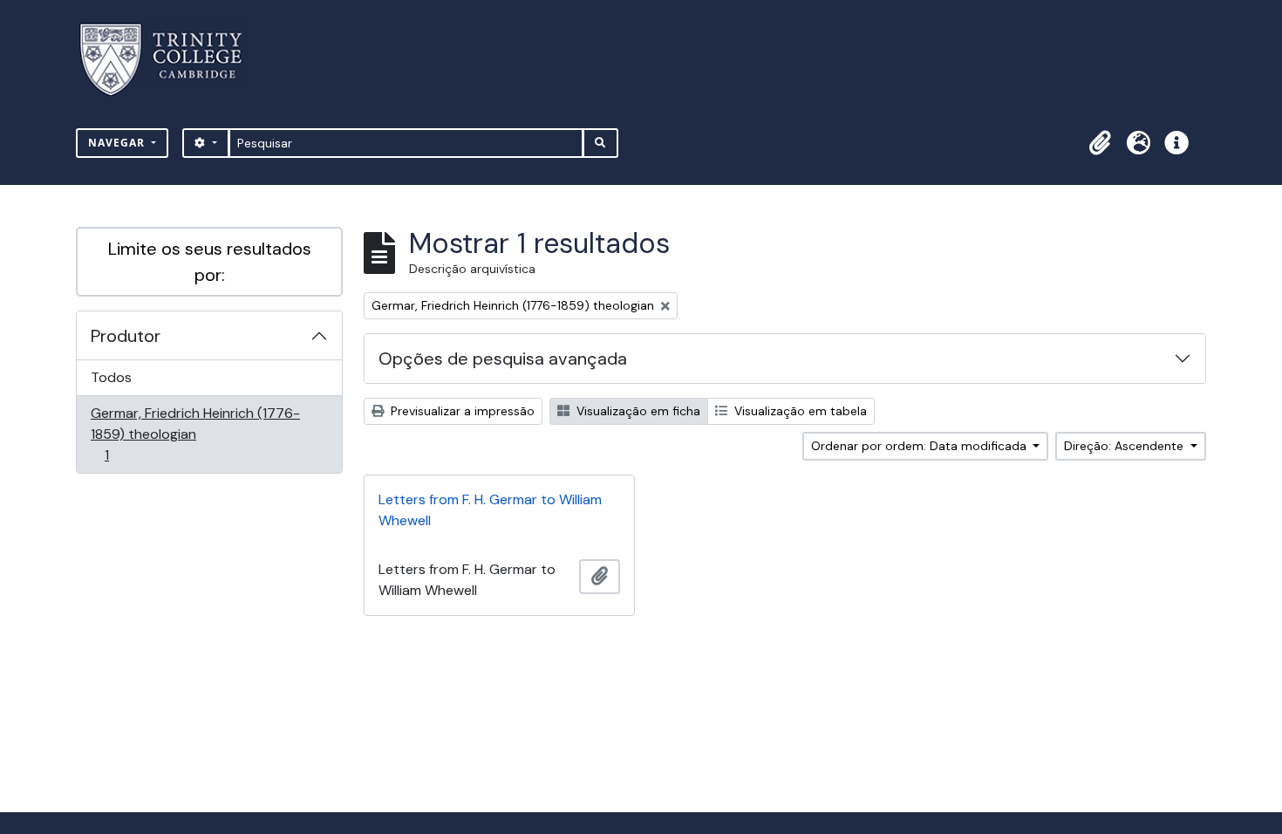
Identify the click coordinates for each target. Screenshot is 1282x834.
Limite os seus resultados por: (209, 261)
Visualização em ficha (636, 411)
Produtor (125, 336)
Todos (111, 377)
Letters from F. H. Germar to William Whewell (490, 510)
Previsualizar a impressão (461, 411)
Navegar (118, 142)
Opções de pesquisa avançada (502, 358)
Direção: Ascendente (1125, 446)
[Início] (171, 60)
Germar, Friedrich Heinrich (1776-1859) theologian (195, 433)
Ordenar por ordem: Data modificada (920, 446)
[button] (1100, 143)
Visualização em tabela (799, 411)
